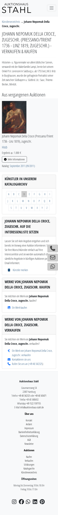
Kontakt (29, 420)
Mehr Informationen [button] (16, 159)
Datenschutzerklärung (29, 436)
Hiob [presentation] (4, 147)
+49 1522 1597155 (33, 403)
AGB (29, 440)
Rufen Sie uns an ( (20, 364)
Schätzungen (29, 464)
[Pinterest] (43, 502)
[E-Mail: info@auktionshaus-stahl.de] (52, 257)
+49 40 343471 (40, 395)
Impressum (29, 428)
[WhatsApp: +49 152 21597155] (52, 267)
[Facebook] (22, 502)
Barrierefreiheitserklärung (29, 432)
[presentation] (14, 117)
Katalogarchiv (29, 468)
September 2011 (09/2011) (22, 166)
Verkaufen (29, 460)
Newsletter (29, 444)
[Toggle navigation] (51, 8)
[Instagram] (15, 502)
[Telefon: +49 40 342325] (52, 248)
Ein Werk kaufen (19, 307)
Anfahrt (29, 424)
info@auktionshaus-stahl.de (32, 407)
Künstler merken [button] (20, 270)
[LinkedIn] (36, 502)
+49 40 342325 (35, 364)
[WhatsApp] (29, 502)
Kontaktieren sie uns (21, 359)
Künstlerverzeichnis (11, 22)
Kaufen (29, 457)
